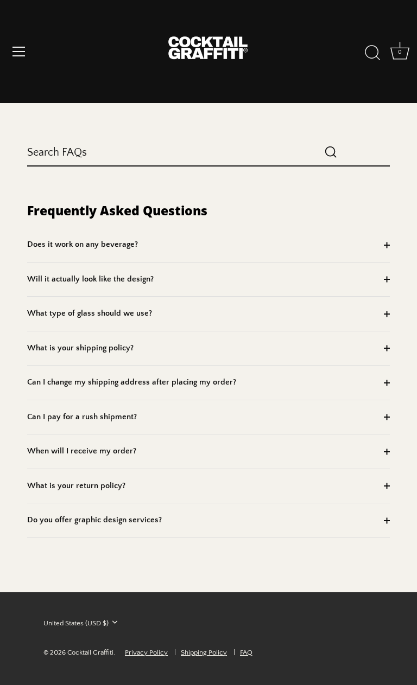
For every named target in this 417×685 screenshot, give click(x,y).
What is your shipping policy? (80, 348)
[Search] (372, 53)
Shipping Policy (204, 652)
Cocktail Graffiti (90, 652)
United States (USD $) (76, 623)
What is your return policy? (76, 485)
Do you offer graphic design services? (94, 519)
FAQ (246, 652)
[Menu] (19, 51)
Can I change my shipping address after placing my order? (131, 382)
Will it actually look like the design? (90, 279)
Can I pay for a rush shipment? (82, 416)
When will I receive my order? (81, 451)
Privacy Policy (146, 652)
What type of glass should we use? (89, 313)
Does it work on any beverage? (82, 244)
